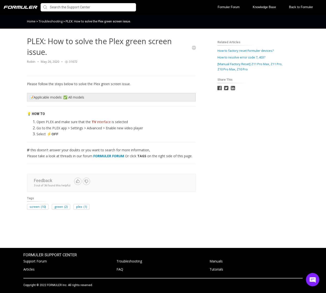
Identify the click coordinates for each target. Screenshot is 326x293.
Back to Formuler (301, 7)
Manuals (216, 261)
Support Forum (35, 261)
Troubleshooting (51, 21)
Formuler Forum (229, 7)
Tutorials (216, 269)
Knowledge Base (264, 7)
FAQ (119, 269)
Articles (29, 269)
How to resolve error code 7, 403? (241, 57)
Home (31, 21)
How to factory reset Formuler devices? (245, 50)
